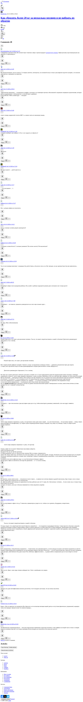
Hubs (5, 666)
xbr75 (2, 89)
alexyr (2, 224)
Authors (6, 667)
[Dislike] (2, 60)
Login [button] (2, 10)
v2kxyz (2, 301)
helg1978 (3, 585)
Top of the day (4, 647)
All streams (6, 1)
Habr (9, 700)
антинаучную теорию (52, 52)
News (5, 664)
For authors (7, 675)
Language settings (5, 699)
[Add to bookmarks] (6, 63)
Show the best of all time (7, 650)
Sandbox (6, 668)
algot (2, 282)
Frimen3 (3, 603)
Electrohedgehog (5, 51)
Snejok (2, 566)
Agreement (7, 680)
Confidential (7, 681)
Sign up (3, 640)
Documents (7, 678)
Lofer (2, 185)
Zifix (2, 69)
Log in (5, 656)
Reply (2, 63)
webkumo (3, 261)
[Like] (2, 56)
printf (2, 148)
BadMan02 (3, 131)
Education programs (9, 691)
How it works (7, 674)
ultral (2, 110)
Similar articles (12, 647)
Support (13, 699)
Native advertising (8, 690)
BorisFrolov (4, 14)
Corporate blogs (8, 687)
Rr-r (2, 337)
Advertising (7, 688)
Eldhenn (3, 203)
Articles (6, 663)
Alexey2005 (4, 518)
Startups (6, 693)
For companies (7, 677)
